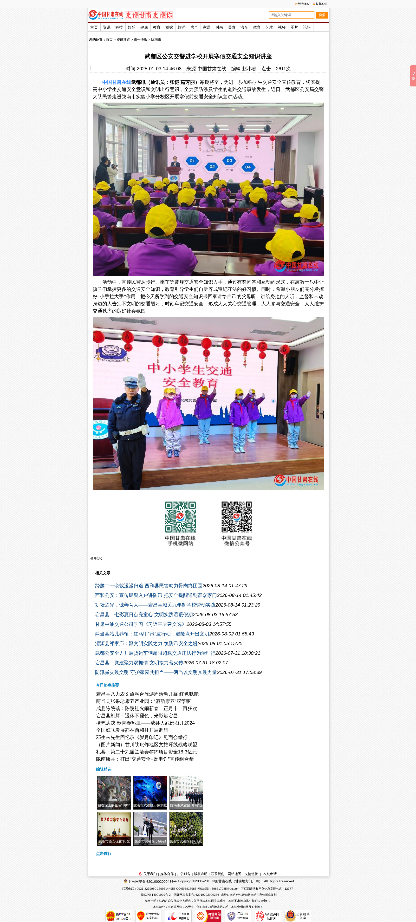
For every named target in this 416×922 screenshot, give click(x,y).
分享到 (95, 558)
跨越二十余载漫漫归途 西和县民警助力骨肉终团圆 (148, 585)
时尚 (219, 27)
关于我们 (150, 874)
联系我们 (217, 874)
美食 (232, 27)
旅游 (182, 27)
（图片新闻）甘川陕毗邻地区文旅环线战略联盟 (146, 744)
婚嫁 (169, 27)
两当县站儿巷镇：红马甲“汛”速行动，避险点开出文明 (152, 633)
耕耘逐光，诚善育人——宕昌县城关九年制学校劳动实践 (155, 605)
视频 (282, 27)
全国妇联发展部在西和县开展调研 (132, 730)
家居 (207, 27)
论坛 (307, 27)
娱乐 (132, 27)
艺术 (269, 27)
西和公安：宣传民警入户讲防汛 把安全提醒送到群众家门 (156, 595)
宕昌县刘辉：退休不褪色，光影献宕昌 (137, 715)
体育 (257, 27)
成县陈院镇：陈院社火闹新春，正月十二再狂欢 (146, 708)
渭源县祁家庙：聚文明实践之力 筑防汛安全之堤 (146, 643)
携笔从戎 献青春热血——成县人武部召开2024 (145, 723)
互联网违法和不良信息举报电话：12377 (267, 888)
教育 (157, 27)
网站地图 (234, 874)
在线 (126, 82)
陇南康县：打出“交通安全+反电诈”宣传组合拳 (145, 759)
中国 (107, 82)
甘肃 (117, 82)
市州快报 (140, 39)
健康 (144, 27)
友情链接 (251, 874)
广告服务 (184, 874)
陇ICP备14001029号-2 (156, 894)
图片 (294, 27)
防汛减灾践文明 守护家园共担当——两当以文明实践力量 (156, 672)
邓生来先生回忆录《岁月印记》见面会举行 (142, 737)
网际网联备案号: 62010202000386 (196, 894)
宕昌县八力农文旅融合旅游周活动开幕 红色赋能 (147, 694)
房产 (194, 27)
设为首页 (304, 4)
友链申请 (270, 874)
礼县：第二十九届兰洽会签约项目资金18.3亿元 (146, 751)
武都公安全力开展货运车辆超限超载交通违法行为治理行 (155, 653)
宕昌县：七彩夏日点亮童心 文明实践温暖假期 (144, 614)
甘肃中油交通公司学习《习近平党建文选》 (141, 624)
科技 (119, 27)
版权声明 (201, 874)
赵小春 (249, 68)
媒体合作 (167, 874)
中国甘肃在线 (211, 68)
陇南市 (156, 39)
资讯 (106, 27)
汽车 (244, 27)
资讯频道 (123, 39)
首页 (94, 27)
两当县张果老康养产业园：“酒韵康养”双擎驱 (143, 701)
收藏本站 (321, 4)
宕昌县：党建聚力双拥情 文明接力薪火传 (139, 662)
